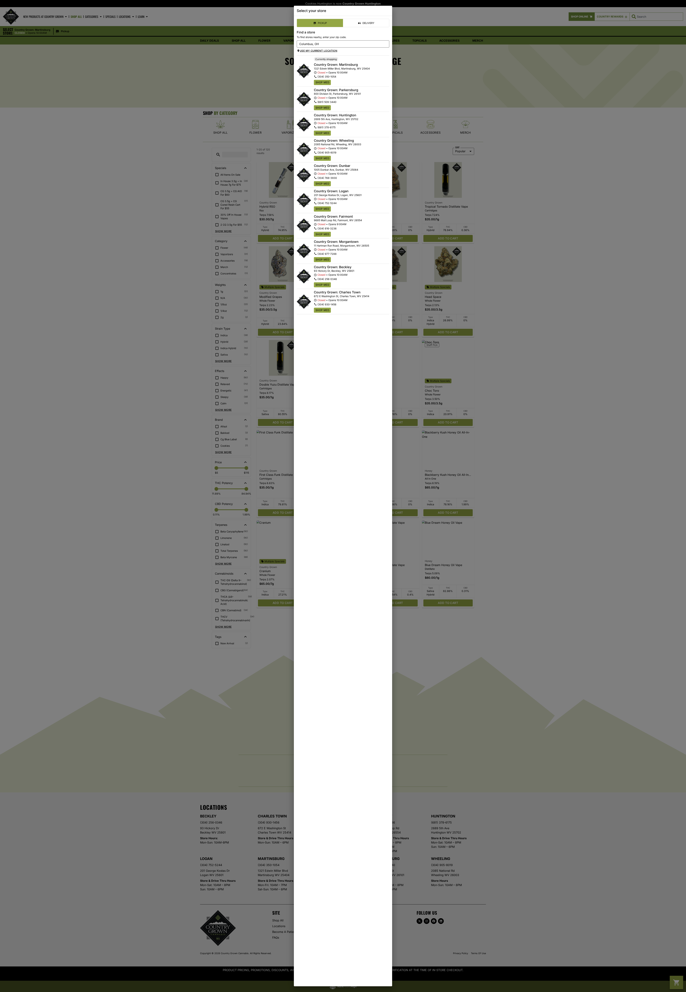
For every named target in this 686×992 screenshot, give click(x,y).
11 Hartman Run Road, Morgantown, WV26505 (341, 245)
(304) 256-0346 (327, 279)
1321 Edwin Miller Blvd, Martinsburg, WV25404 (342, 68)
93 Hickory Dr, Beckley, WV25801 (334, 270)
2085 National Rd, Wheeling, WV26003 (337, 144)
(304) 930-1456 (326, 304)
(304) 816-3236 (327, 228)
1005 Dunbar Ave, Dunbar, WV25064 (336, 169)
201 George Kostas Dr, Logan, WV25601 (338, 195)
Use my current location (318, 50)
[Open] (386, 44)
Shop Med (322, 82)
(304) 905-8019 (326, 152)
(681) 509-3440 (326, 101)
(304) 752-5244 (327, 203)
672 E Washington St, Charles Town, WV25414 (341, 296)
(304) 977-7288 (327, 253)
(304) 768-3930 (327, 177)
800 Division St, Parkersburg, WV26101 (337, 93)
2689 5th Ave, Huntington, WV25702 (336, 119)
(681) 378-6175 (326, 127)
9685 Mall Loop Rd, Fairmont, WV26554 (338, 220)
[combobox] (340, 43)
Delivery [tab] (368, 22)
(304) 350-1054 (326, 76)
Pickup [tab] (322, 22)
